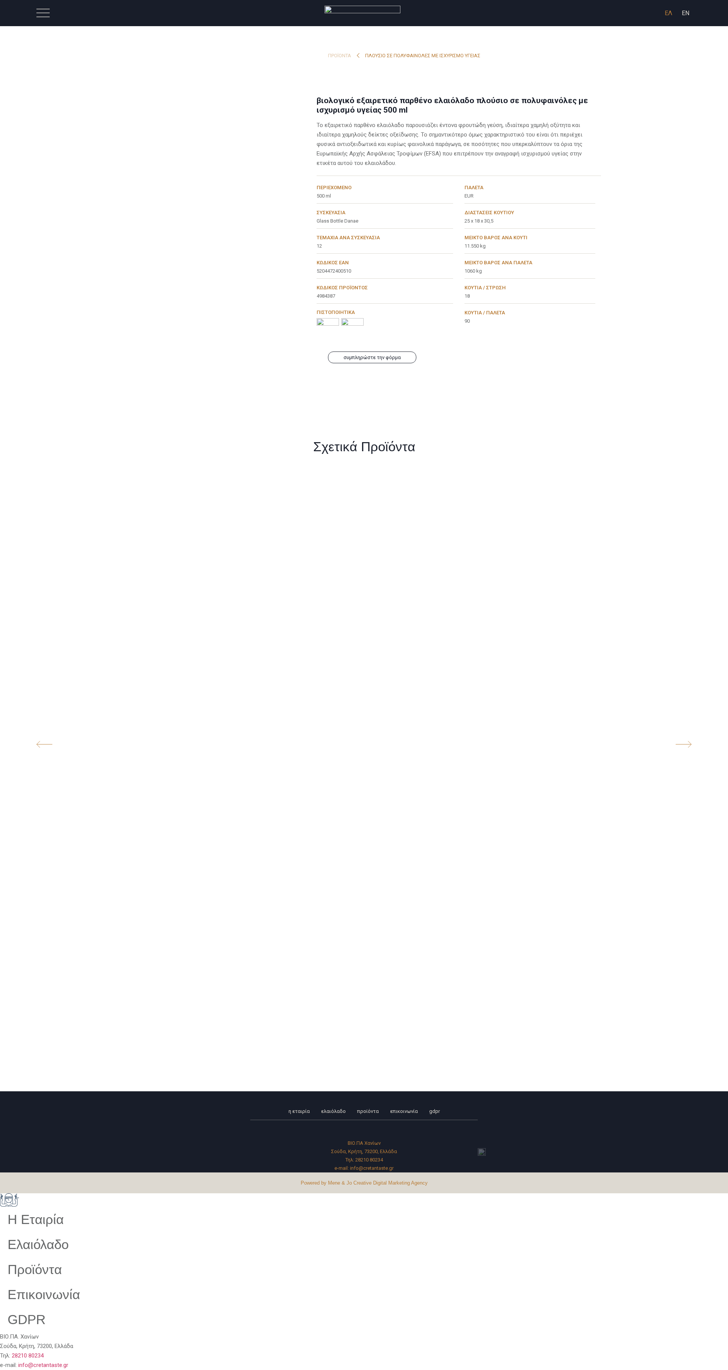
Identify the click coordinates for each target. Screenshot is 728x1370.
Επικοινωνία (404, 1111)
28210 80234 (369, 1160)
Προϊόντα (339, 55)
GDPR (434, 1111)
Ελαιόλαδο (333, 1111)
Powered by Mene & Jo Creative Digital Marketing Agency (364, 1183)
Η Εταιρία (299, 1111)
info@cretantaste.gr (372, 1168)
